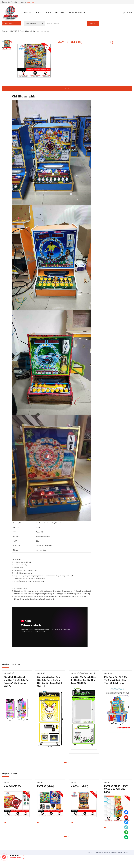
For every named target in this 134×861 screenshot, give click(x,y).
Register (129, 13)
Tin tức (48, 13)
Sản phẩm (38, 13)
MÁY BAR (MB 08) (12, 786)
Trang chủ (27, 13)
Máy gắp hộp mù (9, 673)
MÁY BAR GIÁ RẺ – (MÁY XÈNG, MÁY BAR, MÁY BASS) (116, 789)
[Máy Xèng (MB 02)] (84, 804)
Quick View (17, 725)
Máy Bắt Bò (108, 673)
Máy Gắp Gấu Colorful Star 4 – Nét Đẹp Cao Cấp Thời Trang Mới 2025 (83, 680)
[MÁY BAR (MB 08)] (17, 804)
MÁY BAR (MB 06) (45, 786)
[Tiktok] (126, 827)
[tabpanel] (17, 704)
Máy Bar (32, 31)
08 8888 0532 (15, 858)
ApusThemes (123, 852)
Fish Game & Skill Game (77, 13)
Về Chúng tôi (60, 13)
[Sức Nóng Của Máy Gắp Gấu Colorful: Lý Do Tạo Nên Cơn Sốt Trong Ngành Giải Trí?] (50, 719)
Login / (124, 13)
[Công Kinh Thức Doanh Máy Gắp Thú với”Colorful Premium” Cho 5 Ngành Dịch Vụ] (17, 708)
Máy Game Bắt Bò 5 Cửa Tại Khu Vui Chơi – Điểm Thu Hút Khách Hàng (115, 680)
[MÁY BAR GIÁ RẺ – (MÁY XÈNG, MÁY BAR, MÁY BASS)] (117, 809)
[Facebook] (126, 812)
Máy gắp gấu (41, 673)
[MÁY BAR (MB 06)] (50, 804)
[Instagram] (126, 822)
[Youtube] (126, 817)
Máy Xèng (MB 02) (79, 786)
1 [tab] (65, 762)
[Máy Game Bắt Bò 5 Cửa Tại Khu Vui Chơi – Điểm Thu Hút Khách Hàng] (117, 709)
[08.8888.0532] (4, 857)
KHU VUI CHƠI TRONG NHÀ (19, 31)
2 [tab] (68, 762)
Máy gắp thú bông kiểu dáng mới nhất (83, 673)
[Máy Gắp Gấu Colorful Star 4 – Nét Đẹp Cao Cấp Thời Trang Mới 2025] (84, 716)
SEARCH (92, 23)
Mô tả (67, 88)
